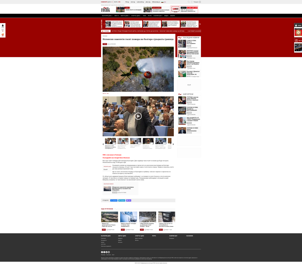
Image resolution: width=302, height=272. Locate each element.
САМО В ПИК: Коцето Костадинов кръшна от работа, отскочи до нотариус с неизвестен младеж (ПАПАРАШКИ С (193, 42)
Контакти (108, 254)
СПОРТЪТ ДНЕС (135, 15)
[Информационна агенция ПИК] (105, 9)
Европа (120, 240)
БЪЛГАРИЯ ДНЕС (107, 15)
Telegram (122, 200)
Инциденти (104, 240)
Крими (102, 242)
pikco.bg (148, 2)
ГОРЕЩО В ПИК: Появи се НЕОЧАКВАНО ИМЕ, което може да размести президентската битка (193, 109)
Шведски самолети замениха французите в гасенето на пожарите (123, 188)
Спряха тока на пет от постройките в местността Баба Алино (166, 225)
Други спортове (139, 238)
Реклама (103, 254)
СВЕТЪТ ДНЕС (125, 15)
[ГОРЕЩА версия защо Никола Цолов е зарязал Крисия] (182, 100)
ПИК (108, 93)
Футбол (137, 240)
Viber (129, 200)
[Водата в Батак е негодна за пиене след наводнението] (128, 217)
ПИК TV (116, 15)
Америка (120, 238)
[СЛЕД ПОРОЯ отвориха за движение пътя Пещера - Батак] (147, 217)
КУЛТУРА (103, 244)
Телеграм (118, 155)
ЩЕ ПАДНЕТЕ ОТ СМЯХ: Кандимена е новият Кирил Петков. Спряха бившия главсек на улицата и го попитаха (193, 119)
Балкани (120, 242)
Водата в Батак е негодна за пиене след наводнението (128, 225)
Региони (105, 36)
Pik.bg (127, 2)
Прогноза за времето (106, 246)
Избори (172, 15)
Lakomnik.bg (140, 2)
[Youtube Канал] (109, 252)
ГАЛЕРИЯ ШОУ (157, 15)
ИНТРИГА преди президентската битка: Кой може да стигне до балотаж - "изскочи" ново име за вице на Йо (193, 52)
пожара (158, 165)
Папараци (171, 238)
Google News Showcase (122, 158)
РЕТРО (150, 15)
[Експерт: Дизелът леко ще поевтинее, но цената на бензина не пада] (182, 75)
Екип (113, 254)
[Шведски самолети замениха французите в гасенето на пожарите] (107, 188)
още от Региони (107, 209)
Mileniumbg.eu (156, 2)
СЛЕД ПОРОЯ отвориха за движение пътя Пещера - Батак (147, 225)
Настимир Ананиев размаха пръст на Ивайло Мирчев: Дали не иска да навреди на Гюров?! (191, 31)
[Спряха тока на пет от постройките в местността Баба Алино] (166, 217)
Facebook (114, 200)
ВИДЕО (166, 15)
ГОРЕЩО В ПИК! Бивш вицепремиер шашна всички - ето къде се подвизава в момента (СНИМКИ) (193, 129)
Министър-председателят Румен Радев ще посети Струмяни (108, 225)
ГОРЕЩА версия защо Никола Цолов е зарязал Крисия (192, 98)
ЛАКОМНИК (189, 236)
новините (104, 2)
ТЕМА (144, 15)
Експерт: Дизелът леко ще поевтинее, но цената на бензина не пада (193, 73)
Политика (103, 238)
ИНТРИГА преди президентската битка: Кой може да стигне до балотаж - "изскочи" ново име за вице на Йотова (122, 31)
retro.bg (133, 2)
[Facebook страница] (104, 252)
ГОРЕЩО (106, 31)
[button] (200, 24)
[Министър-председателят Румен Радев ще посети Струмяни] (109, 217)
